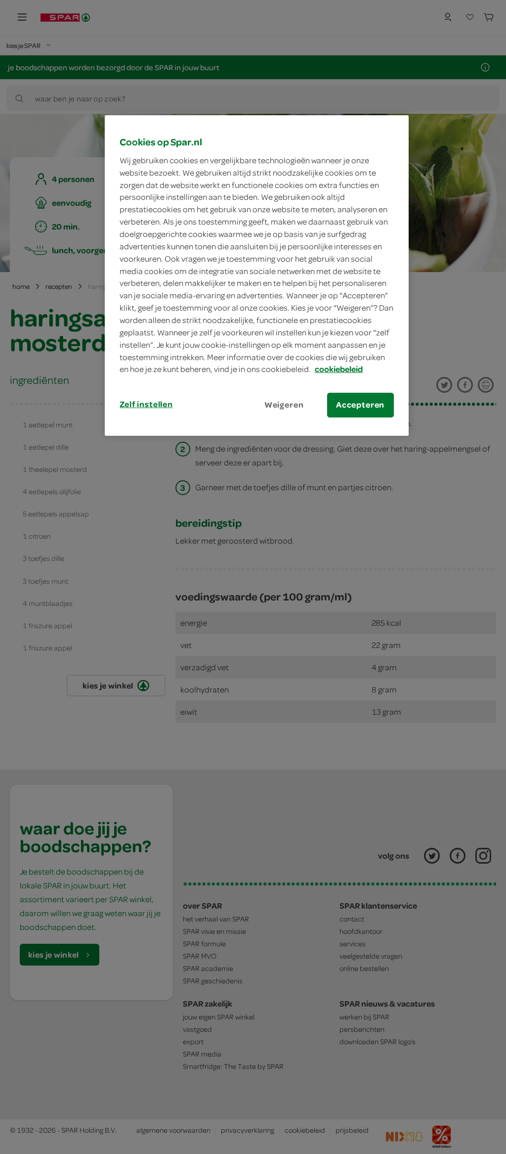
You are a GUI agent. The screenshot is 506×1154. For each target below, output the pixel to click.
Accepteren (360, 404)
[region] (256, 275)
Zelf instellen (146, 404)
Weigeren (284, 404)
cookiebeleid (339, 369)
